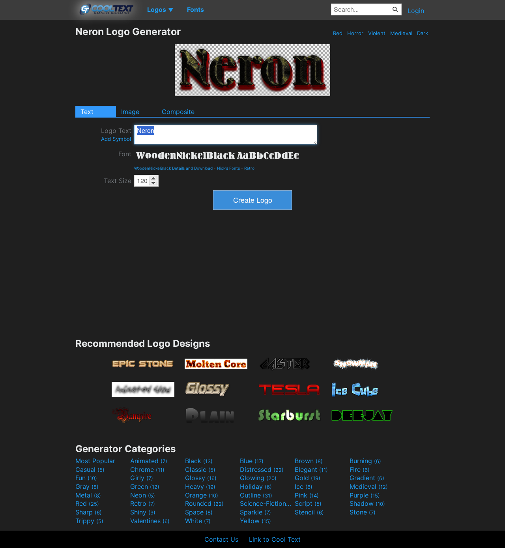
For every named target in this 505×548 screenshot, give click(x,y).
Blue (252, 461)
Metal (88, 495)
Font (124, 154)
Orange (201, 495)
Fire (360, 469)
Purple (365, 495)
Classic (200, 469)
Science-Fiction (266, 503)
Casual (90, 469)
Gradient (367, 478)
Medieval (401, 33)
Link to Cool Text (275, 539)
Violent (377, 33)
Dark (422, 33)
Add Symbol (116, 139)
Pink (307, 495)
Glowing (258, 478)
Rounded (204, 503)
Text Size (117, 181)
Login (416, 11)
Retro (249, 168)
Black (199, 461)
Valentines (150, 521)
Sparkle (255, 512)
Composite (178, 112)
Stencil (309, 512)
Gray (87, 486)
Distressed (262, 469)
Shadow (367, 503)
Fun (86, 478)
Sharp (88, 512)
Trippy (89, 521)
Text (87, 112)
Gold (307, 478)
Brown (309, 461)
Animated (148, 461)
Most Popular (95, 461)
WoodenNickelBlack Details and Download (173, 168)
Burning (365, 461)
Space (199, 512)
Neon (142, 495)
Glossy (201, 478)
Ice (303, 486)
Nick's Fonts (228, 168)
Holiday (256, 486)
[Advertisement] (37, 144)
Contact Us (221, 539)
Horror (355, 33)
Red (337, 33)
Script (308, 503)
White (198, 521)
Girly (141, 478)
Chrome (147, 469)
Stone (363, 512)
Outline (256, 495)
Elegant (311, 469)
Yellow (255, 521)
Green (144, 486)
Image (130, 112)
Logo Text (116, 134)
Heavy (200, 486)
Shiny (142, 512)
